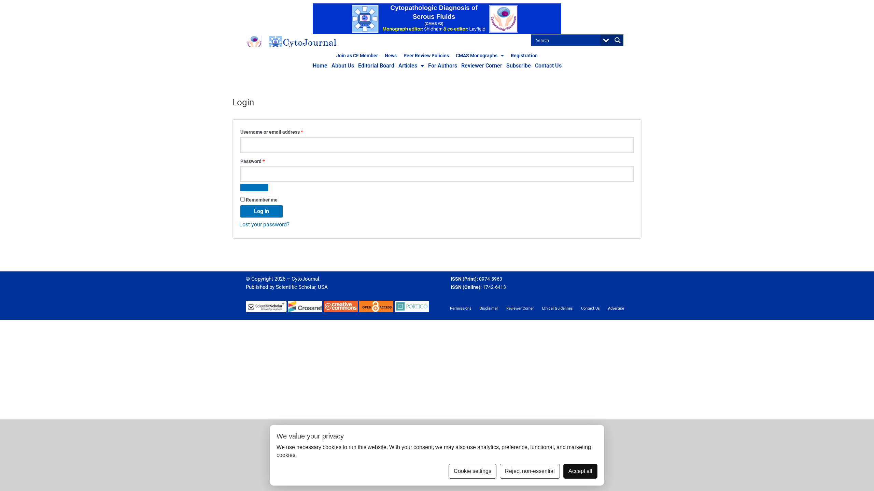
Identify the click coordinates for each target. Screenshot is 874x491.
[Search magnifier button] (617, 40)
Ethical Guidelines (557, 308)
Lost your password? (264, 224)
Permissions (460, 308)
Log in (261, 211)
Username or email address (281, 131)
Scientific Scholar (295, 287)
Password (262, 160)
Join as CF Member (357, 55)
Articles (407, 65)
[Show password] (254, 187)
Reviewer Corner (481, 65)
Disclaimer (489, 308)
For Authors (442, 65)
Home (320, 65)
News (391, 55)
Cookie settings (472, 471)
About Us (343, 65)
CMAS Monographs (476, 55)
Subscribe (518, 65)
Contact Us (548, 65)
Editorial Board (376, 65)
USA (323, 287)
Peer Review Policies (426, 55)
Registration (524, 55)
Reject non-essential (530, 471)
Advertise (616, 308)
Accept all (580, 471)
